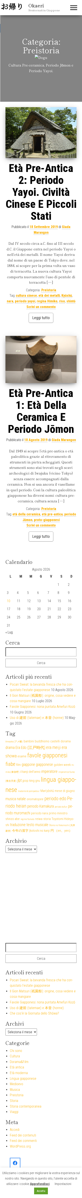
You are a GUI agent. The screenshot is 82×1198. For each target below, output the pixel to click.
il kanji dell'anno (30, 772)
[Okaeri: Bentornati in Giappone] (15, 1163)
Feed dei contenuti (23, 1135)
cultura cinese (26, 295)
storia (47, 819)
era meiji (53, 747)
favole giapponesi (47, 755)
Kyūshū (66, 295)
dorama (66, 741)
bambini (29, 741)
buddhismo (42, 741)
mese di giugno (65, 791)
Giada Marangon (64, 440)
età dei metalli (49, 295)
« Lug (9, 632)
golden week (62, 765)
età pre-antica (52, 514)
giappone (28, 764)
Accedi (14, 1130)
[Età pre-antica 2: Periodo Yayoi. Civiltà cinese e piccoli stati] (41, 132)
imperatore (49, 771)
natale (21, 799)
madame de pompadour (29, 791)
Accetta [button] (41, 1191)
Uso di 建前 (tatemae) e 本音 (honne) (37, 718)
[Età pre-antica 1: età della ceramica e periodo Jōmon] (41, 359)
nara (10, 301)
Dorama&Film (19, 1062)
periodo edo (55, 798)
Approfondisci (40, 1184)
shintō (70, 301)
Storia (14, 1101)
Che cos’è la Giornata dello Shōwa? (34, 1013)
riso (62, 301)
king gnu (34, 781)
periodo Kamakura (40, 806)
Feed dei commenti (23, 1141)
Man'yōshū (47, 791)
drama (10, 747)
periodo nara (39, 813)
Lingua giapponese (23, 1078)
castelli (55, 741)
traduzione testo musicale (29, 825)
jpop (25, 781)
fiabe (10, 764)
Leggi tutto (41, 317)
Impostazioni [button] (63, 1184)
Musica (15, 1090)
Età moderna (19, 1073)
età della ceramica (26, 514)
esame (21, 756)
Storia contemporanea (25, 1106)
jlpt (19, 780)
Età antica (17, 1067)
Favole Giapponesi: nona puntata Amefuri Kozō (42, 707)
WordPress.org (20, 1146)
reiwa (38, 819)
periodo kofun (61, 806)
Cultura (15, 1056)
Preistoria (48, 290)
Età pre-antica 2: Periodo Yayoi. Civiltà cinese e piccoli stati (41, 192)
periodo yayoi (25, 301)
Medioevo (16, 1084)
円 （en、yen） (61, 831)
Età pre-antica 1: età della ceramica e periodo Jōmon (41, 411)
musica (10, 799)
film (18, 765)
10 (8, 601)
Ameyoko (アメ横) (14, 741)
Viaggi (14, 1112)
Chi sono (16, 1051)
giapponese (44, 764)
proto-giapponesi (47, 520)
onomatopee (35, 799)
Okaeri (36, 5)
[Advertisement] (41, 898)
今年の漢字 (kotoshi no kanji (31, 831)
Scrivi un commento (41, 307)
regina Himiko (47, 301)
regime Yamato (27, 819)
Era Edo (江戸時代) (30, 747)
